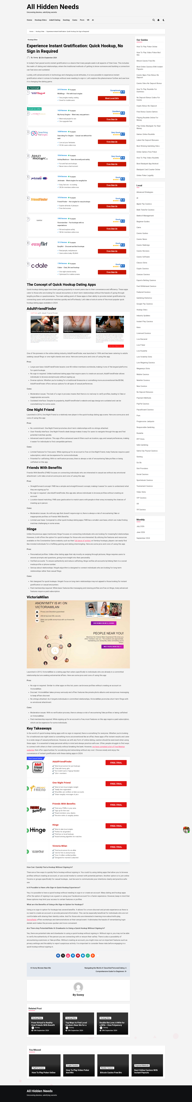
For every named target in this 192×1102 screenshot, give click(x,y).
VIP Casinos (141, 498)
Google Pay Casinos (145, 304)
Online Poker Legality (145, 175)
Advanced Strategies (145, 192)
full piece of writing (83, 541)
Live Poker (141, 345)
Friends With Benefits (63, 804)
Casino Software (143, 257)
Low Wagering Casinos (146, 363)
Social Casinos (142, 474)
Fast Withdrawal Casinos (146, 286)
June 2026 (141, 532)
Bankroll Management (145, 216)
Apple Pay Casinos (144, 204)
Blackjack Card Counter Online (148, 169)
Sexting (66, 20)
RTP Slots (141, 439)
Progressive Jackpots (145, 421)
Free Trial (116, 762)
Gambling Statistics (144, 298)
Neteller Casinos (143, 380)
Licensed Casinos (144, 333)
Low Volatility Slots (144, 357)
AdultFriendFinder (62, 761)
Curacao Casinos (143, 274)
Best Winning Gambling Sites (148, 146)
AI (93, 20)
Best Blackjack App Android (147, 164)
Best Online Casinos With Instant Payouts (146, 1071)
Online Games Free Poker (147, 152)
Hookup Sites (41, 20)
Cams (74, 20)
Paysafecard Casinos (145, 410)
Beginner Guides (143, 222)
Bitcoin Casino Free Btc (146, 61)
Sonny (35, 57)
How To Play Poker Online (147, 47)
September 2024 (143, 538)
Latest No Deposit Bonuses (148, 140)
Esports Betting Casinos (146, 280)
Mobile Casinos (143, 374)
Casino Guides (142, 233)
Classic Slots (142, 263)
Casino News (142, 239)
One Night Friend (61, 782)
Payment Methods (144, 398)
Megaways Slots (143, 368)
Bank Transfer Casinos (145, 210)
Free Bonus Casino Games (147, 112)
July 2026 (140, 526)
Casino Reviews (143, 251)
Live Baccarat (142, 339)
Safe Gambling (142, 445)
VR (88, 20)
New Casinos (142, 386)
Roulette (140, 433)
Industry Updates (143, 316)
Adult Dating (54, 20)
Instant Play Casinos (145, 321)
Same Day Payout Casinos (147, 451)
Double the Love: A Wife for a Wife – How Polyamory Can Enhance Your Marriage (112, 1025)
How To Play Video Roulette (148, 158)
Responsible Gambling (146, 427)
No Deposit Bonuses (145, 392)
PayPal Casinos (143, 404)
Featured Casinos (144, 292)
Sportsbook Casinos (145, 480)
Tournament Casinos (145, 486)
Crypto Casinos (143, 269)
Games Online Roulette (146, 134)
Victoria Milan (59, 846)
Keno (139, 327)
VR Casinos (141, 510)
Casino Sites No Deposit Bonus (149, 83)
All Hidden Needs (53, 7)
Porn (82, 20)
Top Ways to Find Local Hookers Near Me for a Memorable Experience (76, 1025)
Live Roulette (142, 351)
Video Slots (141, 492)
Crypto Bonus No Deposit (147, 106)
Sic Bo (139, 463)
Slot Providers (142, 468)
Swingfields (32, 920)
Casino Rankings (143, 245)
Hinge (55, 825)
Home (29, 20)
